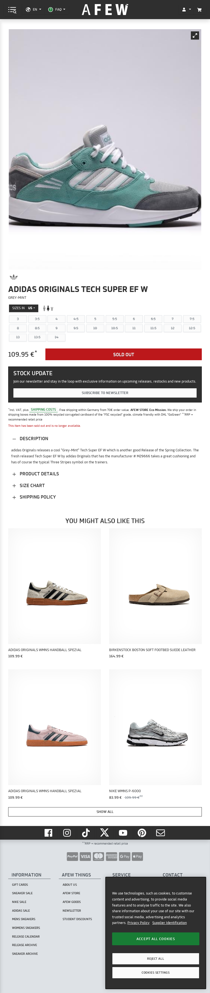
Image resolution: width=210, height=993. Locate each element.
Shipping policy (37, 497)
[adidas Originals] (13, 277)
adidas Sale (21, 911)
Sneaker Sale (22, 893)
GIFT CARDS (20, 885)
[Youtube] (124, 833)
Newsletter (72, 911)
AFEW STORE (105, 9)
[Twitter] (105, 833)
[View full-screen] (195, 35)
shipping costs (43, 410)
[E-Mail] (161, 833)
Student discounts (77, 919)
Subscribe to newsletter (105, 392)
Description (33, 438)
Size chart (32, 485)
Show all (105, 811)
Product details (39, 473)
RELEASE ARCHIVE (24, 945)
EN (35, 9)
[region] (155, 933)
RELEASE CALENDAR (26, 936)
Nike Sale (19, 902)
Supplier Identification (169, 922)
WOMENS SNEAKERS (26, 928)
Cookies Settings (156, 972)
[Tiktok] (86, 833)
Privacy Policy (138, 922)
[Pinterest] (142, 833)
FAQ (58, 9)
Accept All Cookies (155, 939)
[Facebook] (49, 833)
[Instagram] (68, 833)
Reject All (155, 959)
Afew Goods (72, 902)
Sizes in (22, 308)
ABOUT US (70, 885)
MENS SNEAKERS (23, 919)
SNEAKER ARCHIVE (25, 954)
